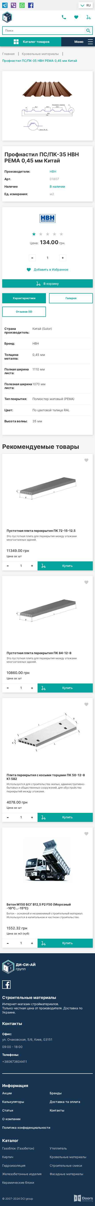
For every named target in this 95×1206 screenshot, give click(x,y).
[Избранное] (76, 17)
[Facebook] (30, 5)
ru (88, 5)
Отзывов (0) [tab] (24, 311)
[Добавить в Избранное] (86, 460)
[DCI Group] (7, 17)
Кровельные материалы (68, 1157)
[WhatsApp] (22, 5)
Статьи (7, 1110)
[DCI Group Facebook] (6, 984)
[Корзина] (88, 17)
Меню (79, 41)
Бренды (56, 1093)
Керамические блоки (18, 1182)
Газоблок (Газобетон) (18, 1148)
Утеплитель (58, 1148)
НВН (53, 171)
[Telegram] (5, 5)
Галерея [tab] (71, 298)
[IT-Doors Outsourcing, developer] (83, 1199)
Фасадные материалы (66, 1174)
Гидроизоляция (13, 1165)
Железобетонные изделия (22, 1174)
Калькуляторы (13, 1102)
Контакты (57, 1110)
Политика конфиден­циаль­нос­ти (26, 1127)
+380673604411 (14, 1061)
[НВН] (48, 218)
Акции (7, 1093)
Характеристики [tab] (24, 298)
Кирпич (7, 1157)
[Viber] (13, 5)
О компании (11, 1119)
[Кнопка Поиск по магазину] (88, 30)
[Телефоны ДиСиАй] (64, 17)
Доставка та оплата (65, 1102)
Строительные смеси (66, 1165)
